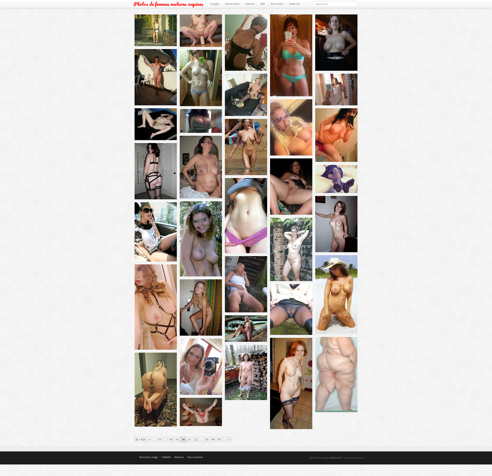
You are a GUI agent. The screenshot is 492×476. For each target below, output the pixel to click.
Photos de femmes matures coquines (168, 4)
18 (170, 439)
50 (219, 439)
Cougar (214, 4)
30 (206, 439)
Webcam (294, 4)
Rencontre (277, 4)
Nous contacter (195, 457)
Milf (262, 4)
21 (189, 439)
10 (159, 439)
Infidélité (166, 457)
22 (195, 439)
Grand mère (232, 4)
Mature (249, 4)
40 (212, 439)
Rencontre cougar (148, 457)
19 (177, 439)
